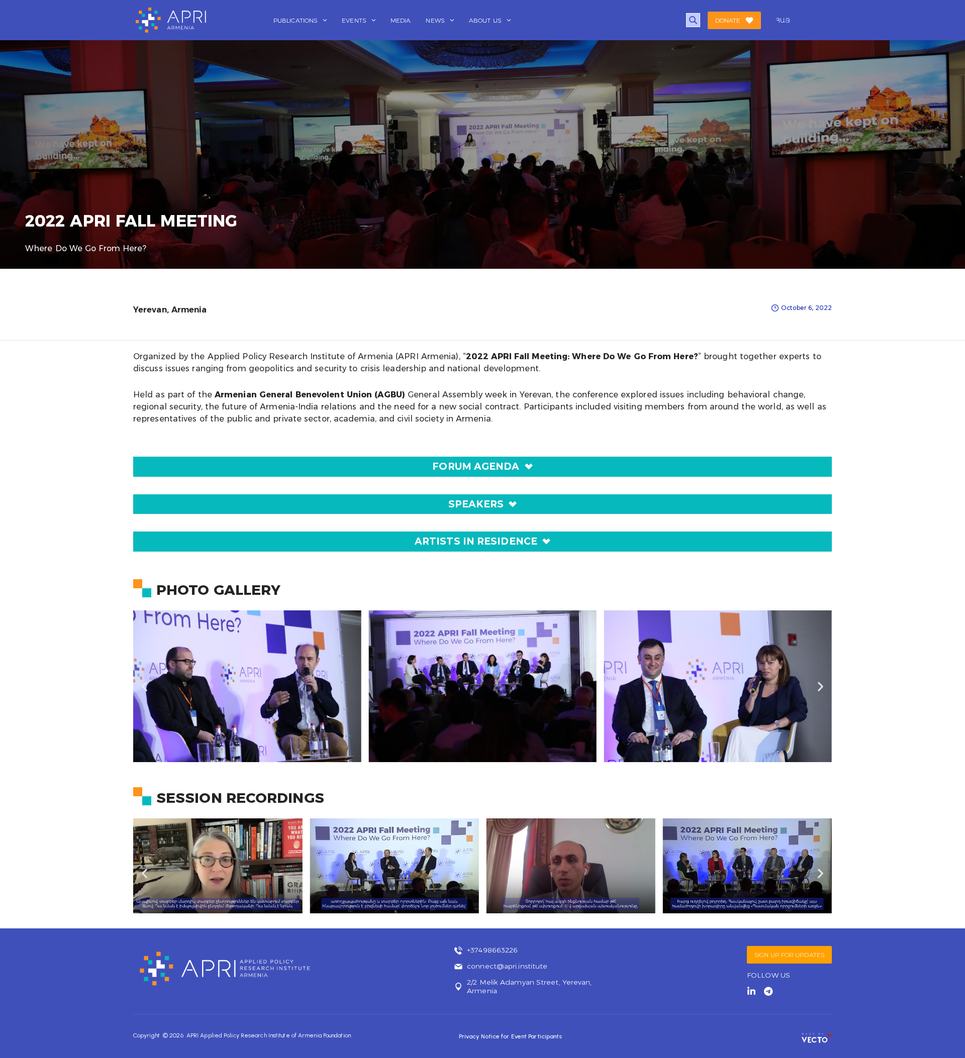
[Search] (693, 20)
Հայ (783, 20)
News (435, 20)
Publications (295, 20)
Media (401, 20)
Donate (728, 20)
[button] (144, 686)
